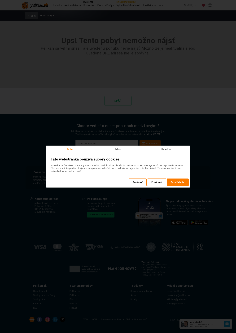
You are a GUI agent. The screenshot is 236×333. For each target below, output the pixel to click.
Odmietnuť (137, 182)
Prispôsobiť (156, 182)
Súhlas (70, 149)
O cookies (166, 149)
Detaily (118, 149)
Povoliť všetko (177, 182)
